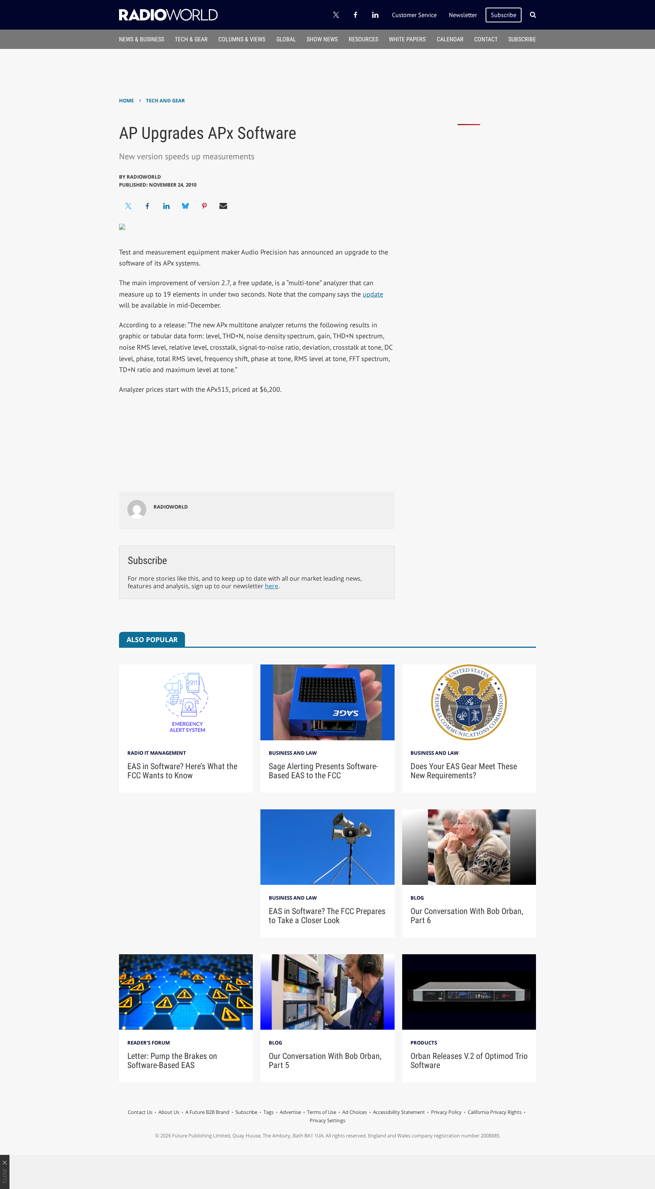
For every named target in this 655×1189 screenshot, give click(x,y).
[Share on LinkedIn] (166, 205)
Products (424, 1042)
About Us (168, 1112)
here (271, 586)
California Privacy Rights (495, 1112)
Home (126, 100)
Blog (417, 897)
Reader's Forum (148, 1042)
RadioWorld (144, 176)
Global (286, 39)
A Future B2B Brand (207, 1112)
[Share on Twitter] (128, 205)
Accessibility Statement (399, 1112)
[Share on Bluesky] (185, 205)
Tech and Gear (165, 100)
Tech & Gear (191, 39)
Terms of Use (321, 1112)
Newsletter (463, 15)
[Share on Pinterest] (204, 205)
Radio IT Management (156, 752)
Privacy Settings (327, 1120)
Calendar (450, 39)
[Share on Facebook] (147, 205)
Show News (322, 39)
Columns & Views (241, 39)
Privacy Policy (446, 1112)
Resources (363, 39)
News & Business (141, 39)
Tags (268, 1112)
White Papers (407, 39)
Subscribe (503, 15)
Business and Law (293, 752)
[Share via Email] (223, 205)
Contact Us (140, 1112)
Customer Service (414, 15)
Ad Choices (354, 1112)
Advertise (290, 1112)
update (373, 294)
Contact (486, 39)
